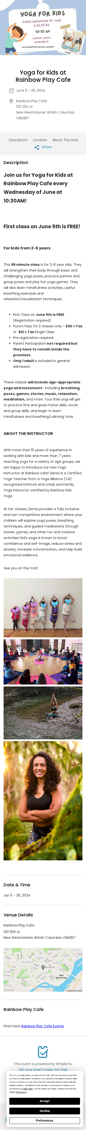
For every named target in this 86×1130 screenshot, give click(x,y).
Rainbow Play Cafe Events (42, 1026)
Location (40, 140)
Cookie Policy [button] (27, 1089)
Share (46, 147)
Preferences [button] (21, 1092)
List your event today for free (43, 1069)
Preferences (44, 1120)
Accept (45, 1101)
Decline (45, 1111)
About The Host (65, 140)
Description (18, 140)
